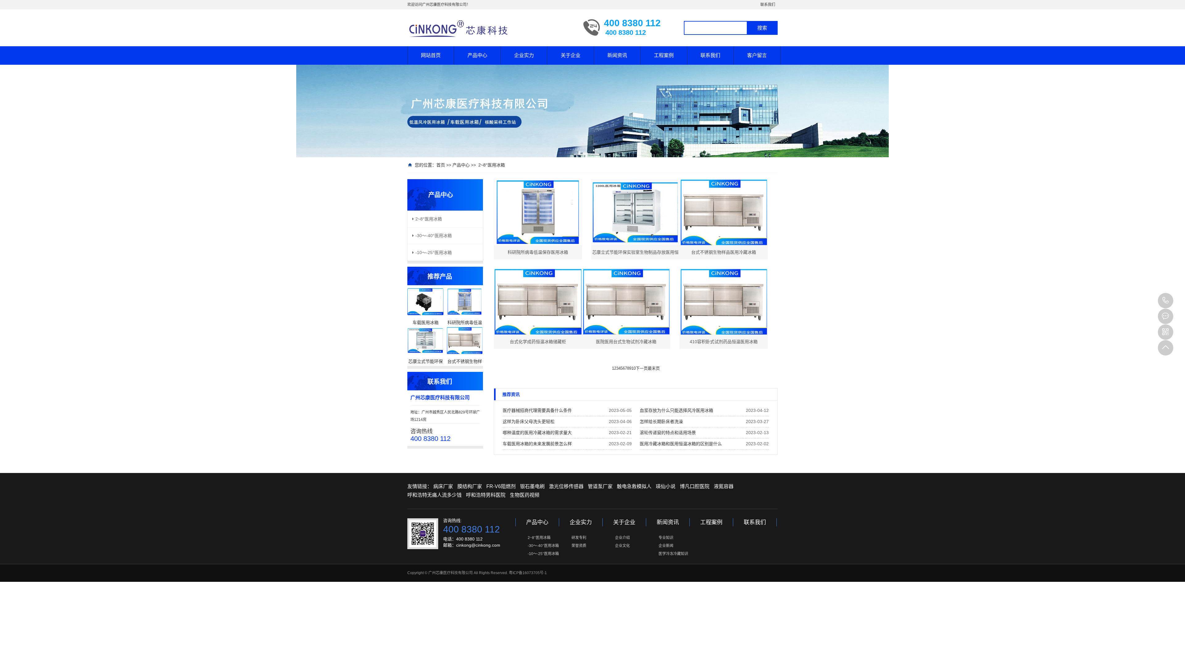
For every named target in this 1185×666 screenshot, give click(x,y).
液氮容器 (724, 486)
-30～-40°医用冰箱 (543, 546)
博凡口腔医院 (694, 486)
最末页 (654, 368)
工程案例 (664, 55)
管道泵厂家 (600, 486)
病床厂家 (443, 486)
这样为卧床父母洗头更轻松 (529, 421)
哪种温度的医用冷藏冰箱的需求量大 (537, 432)
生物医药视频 (524, 495)
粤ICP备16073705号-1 (528, 573)
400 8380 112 (1165, 300)
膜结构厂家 (469, 486)
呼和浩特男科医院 (485, 495)
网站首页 (431, 55)
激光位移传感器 (566, 486)
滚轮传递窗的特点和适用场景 (668, 432)
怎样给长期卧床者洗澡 (661, 421)
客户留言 (757, 55)
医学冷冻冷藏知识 (673, 554)
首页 (440, 164)
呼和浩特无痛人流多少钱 (434, 495)
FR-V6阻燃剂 (501, 486)
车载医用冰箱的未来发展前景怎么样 (537, 443)
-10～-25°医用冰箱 (543, 554)
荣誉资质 (579, 546)
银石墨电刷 (532, 486)
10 (633, 368)
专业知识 (666, 538)
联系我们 (767, 4)
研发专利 (579, 538)
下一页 (642, 368)
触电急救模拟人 (634, 486)
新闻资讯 (617, 55)
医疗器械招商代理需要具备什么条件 (537, 410)
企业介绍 (622, 538)
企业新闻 (666, 546)
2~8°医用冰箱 (491, 164)
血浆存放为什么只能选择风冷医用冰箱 (676, 410)
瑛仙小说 (666, 486)
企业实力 (524, 55)
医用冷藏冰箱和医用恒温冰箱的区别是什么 (681, 443)
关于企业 (570, 55)
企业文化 (622, 546)
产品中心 (477, 55)
